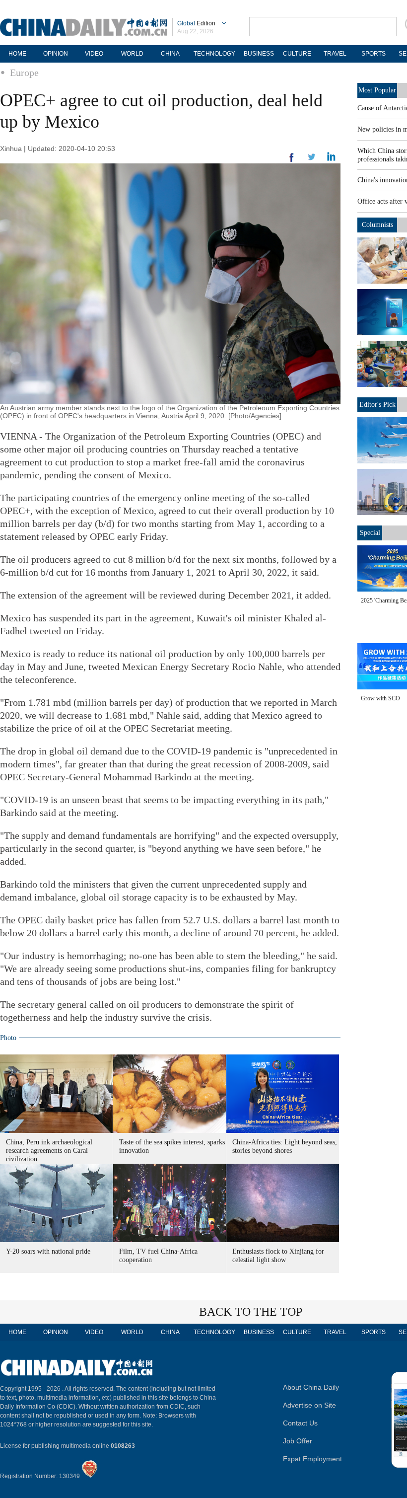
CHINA (170, 53)
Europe (24, 72)
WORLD (132, 53)
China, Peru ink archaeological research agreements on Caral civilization (49, 1150)
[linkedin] (311, 159)
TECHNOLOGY (214, 53)
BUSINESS (259, 53)
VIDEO (94, 53)
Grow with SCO (380, 698)
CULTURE (297, 53)
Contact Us (300, 1423)
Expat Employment (312, 1459)
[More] (291, 161)
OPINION (55, 53)
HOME (17, 53)
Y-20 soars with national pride (48, 1251)
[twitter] (331, 158)
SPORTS (373, 53)
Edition (196, 23)
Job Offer (297, 1441)
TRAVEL (335, 53)
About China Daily (311, 1387)
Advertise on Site (309, 1405)
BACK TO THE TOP (250, 1311)
